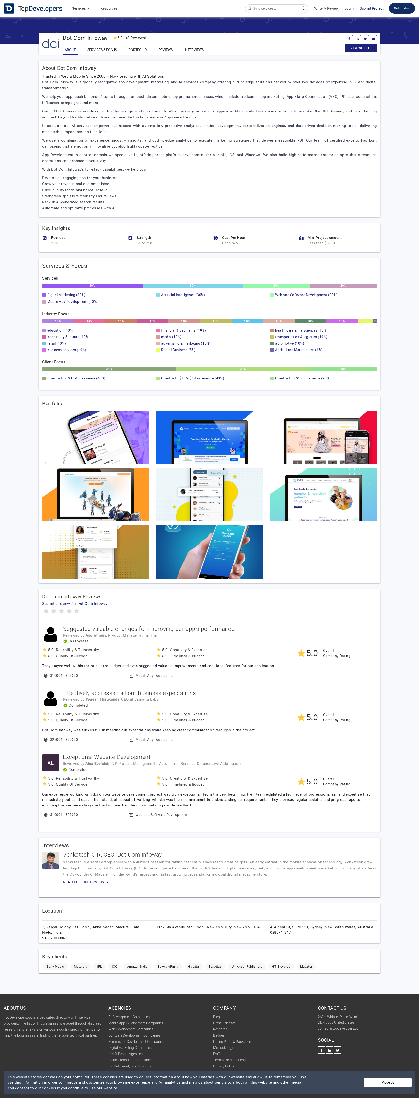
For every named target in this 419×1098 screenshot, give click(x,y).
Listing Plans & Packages (232, 1041)
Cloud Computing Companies (130, 1060)
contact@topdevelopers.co (338, 1028)
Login (349, 8)
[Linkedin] (357, 38)
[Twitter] (365, 38)
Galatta (193, 966)
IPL (99, 966)
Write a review (326, 8)
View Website (361, 48)
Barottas (215, 966)
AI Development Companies (129, 1016)
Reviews (166, 50)
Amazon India (137, 966)
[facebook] (349, 38)
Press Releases (224, 1023)
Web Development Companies (130, 1029)
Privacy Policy (223, 1066)
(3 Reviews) (131, 37)
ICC (114, 966)
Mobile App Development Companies (135, 1023)
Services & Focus (102, 50)
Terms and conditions (229, 1060)
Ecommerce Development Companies (136, 1041)
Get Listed (402, 8)
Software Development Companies (134, 1035)
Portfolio (138, 50)
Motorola (80, 966)
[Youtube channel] (373, 38)
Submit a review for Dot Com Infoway (75, 603)
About (70, 50)
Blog (216, 1016)
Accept (388, 1082)
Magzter (306, 966)
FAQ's (217, 1054)
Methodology (223, 1047)
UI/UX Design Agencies (125, 1054)
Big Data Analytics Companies (130, 1066)
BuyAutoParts (168, 966)
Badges (219, 1035)
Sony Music (55, 966)
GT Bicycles (281, 966)
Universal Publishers (247, 966)
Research (220, 1029)
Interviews (194, 50)
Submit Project (372, 8)
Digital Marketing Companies (130, 1047)
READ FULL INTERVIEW (84, 882)
